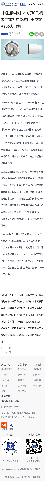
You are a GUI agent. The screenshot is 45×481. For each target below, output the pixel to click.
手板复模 (5, 380)
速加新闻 (37, 386)
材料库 (21, 380)
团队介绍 (37, 375)
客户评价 (22, 386)
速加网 (40, 315)
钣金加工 (5, 386)
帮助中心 (22, 391)
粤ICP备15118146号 (32, 477)
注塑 (3, 391)
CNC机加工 (6, 369)
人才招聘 (37, 380)
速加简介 (37, 369)
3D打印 (26, 81)
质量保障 (22, 375)
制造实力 (22, 369)
